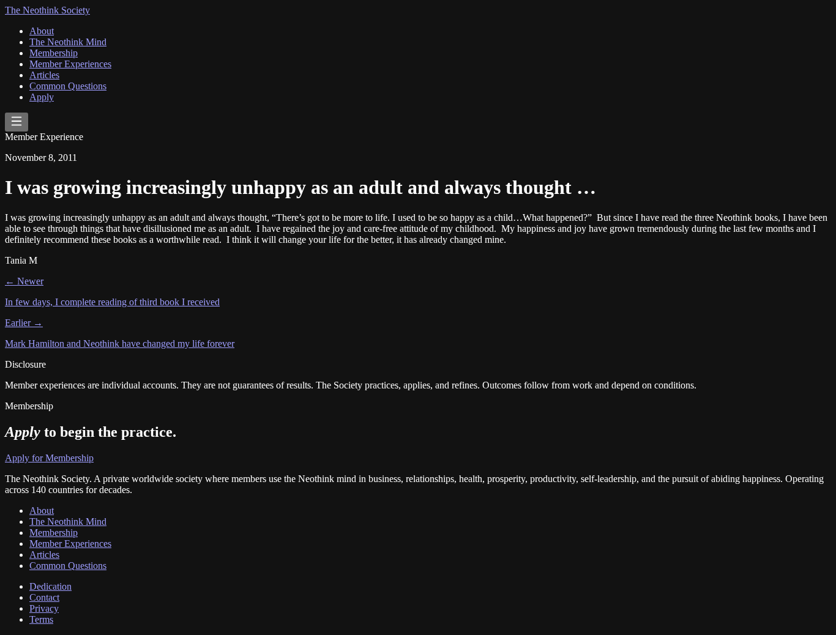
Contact (44, 597)
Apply (41, 97)
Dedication (50, 586)
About (41, 31)
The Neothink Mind (67, 42)
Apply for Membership (49, 458)
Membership (53, 53)
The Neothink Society (47, 10)
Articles (44, 75)
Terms (41, 619)
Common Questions (67, 86)
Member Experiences (70, 64)
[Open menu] (16, 122)
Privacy (44, 608)
